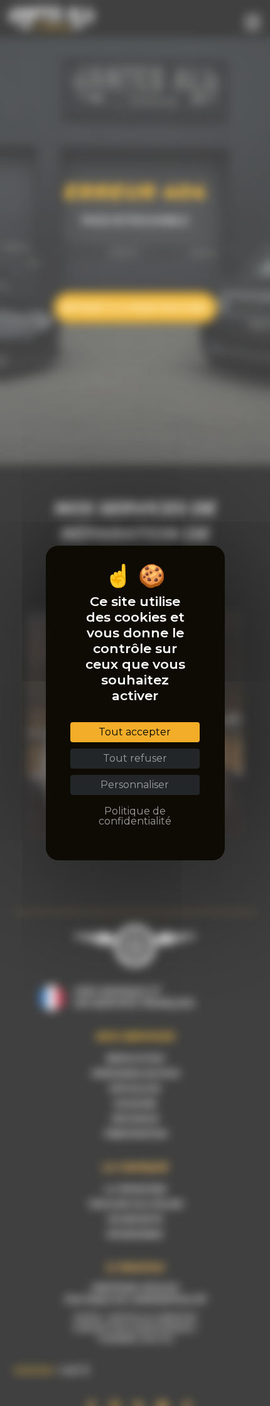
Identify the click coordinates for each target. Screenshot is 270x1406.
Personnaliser (134, 785)
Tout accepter (135, 732)
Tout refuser (135, 758)
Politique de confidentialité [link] (135, 816)
